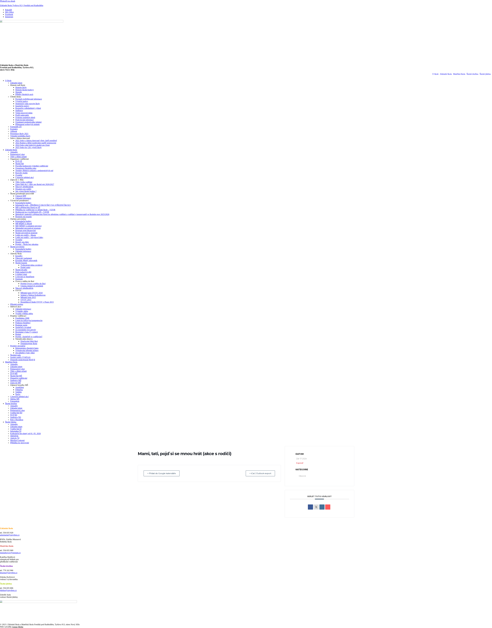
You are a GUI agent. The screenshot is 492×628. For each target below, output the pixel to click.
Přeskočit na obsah (7, 1)
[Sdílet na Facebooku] (310, 507)
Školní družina (472, 74)
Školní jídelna (485, 74)
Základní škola (446, 74)
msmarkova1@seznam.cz (10, 553)
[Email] (327, 507)
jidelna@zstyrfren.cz (8, 590)
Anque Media (17, 627)
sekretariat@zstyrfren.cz (9, 535)
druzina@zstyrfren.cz (8, 573)
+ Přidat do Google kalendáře (161, 473)
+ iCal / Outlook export (260, 473)
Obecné (302, 476)
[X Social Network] (316, 507)
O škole (435, 74)
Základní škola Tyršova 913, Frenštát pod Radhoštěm (21, 5)
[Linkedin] (322, 507)
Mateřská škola (459, 74)
